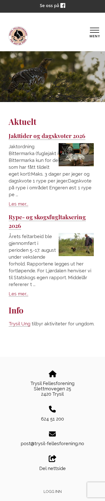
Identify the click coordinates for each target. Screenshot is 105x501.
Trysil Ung (19, 323)
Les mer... (18, 204)
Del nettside (52, 468)
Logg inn (53, 491)
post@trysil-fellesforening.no (52, 443)
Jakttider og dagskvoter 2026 (47, 136)
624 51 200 (52, 419)
